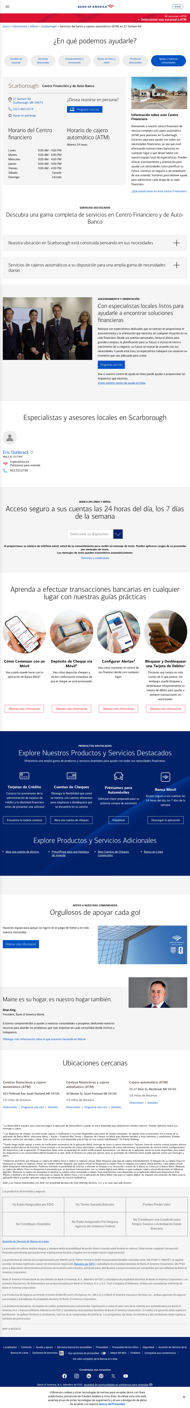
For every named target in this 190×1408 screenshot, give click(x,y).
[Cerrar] (184, 1397)
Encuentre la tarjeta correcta (24, 820)
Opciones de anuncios (45, 1352)
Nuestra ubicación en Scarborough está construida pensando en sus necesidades (95, 243)
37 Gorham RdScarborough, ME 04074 (28, 100)
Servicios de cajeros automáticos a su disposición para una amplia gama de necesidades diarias (95, 265)
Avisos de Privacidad (112, 1404)
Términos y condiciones (95, 558)
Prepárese (118, 820)
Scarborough (49, 26)
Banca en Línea (153, 851)
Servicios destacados (43, 60)
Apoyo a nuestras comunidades (168, 60)
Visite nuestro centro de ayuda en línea (121, 383)
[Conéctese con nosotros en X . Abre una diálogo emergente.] (113, 1376)
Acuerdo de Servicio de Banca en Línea (25, 1241)
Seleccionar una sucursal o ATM (163, 19)
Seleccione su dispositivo (89, 534)
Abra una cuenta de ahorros (22, 851)
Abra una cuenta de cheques (71, 820)
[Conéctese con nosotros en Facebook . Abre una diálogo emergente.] (64, 1376)
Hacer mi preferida (24, 115)
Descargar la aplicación (165, 820)
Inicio (6, 26)
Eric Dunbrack (16, 452)
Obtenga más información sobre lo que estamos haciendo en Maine (44, 1039)
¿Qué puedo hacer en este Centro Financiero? (159, 191)
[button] (7, 7)
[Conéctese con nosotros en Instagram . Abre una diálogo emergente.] (76, 1376)
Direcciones (10, 1107)
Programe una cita (83, 110)
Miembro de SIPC (84, 1263)
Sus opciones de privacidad (83, 1353)
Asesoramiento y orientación (74, 60)
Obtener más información (24, 709)
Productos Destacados (135, 60)
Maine (34, 26)
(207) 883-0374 (23, 109)
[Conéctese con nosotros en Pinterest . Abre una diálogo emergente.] (101, 1376)
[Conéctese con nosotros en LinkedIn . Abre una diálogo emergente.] (89, 1376)
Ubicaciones (20, 26)
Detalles (53, 1107)
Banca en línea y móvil (106, 60)
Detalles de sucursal (16, 60)
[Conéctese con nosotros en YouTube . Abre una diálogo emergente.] (125, 1376)
